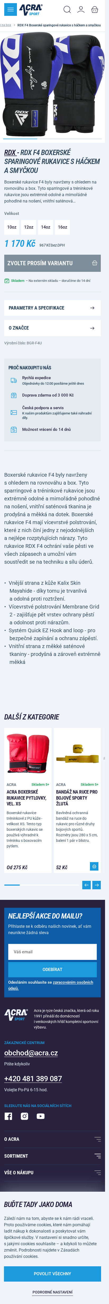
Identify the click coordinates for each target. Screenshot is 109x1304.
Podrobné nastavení (52, 1292)
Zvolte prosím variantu (40, 263)
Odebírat (52, 969)
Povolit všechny (52, 1273)
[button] (96, 885)
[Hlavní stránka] (31, 9)
